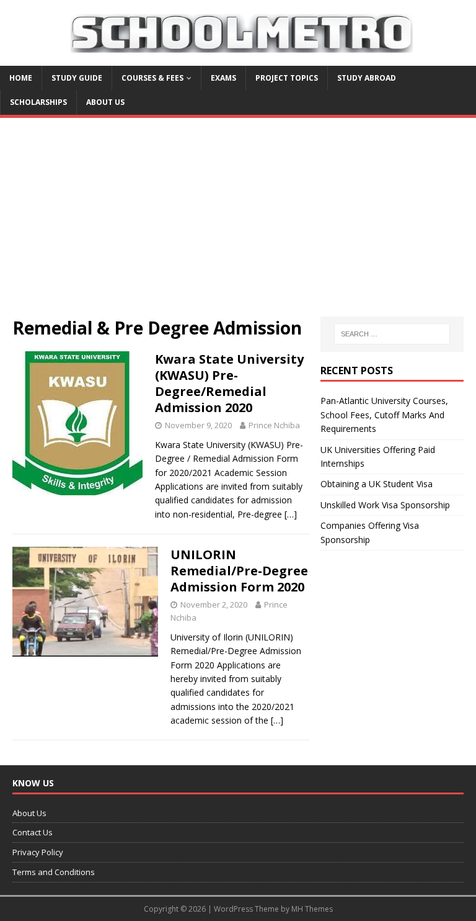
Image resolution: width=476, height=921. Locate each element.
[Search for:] (392, 333)
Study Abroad (366, 78)
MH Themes (312, 909)
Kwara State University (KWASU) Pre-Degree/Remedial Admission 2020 (229, 383)
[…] (290, 514)
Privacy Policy (37, 852)
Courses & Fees (152, 78)
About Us (105, 102)
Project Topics (286, 78)
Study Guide (76, 78)
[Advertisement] (238, 223)
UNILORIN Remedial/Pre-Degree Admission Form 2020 (239, 570)
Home (20, 78)
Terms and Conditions (53, 872)
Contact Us (32, 832)
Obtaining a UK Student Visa (376, 484)
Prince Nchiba (274, 425)
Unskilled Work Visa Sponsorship (385, 505)
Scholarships (38, 102)
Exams (223, 78)
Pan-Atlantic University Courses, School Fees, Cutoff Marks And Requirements (384, 414)
